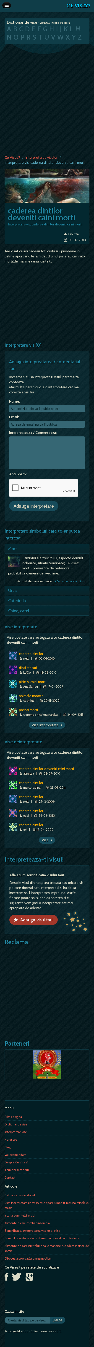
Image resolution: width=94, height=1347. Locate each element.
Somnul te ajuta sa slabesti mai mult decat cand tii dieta (42, 1238)
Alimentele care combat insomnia (27, 1223)
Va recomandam (15, 1155)
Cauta (57, 1320)
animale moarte (31, 696)
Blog (7, 1147)
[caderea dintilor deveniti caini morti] (47, 186)
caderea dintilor (31, 654)
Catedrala (17, 600)
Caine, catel (18, 610)
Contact (10, 1177)
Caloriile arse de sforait (20, 1195)
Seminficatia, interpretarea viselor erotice (32, 1230)
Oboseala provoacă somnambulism (28, 1258)
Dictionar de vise (16, 1124)
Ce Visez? (78, 6)
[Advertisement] (47, 98)
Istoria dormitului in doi (20, 1215)
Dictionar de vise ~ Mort (71, 581)
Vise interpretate (46, 725)
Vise (46, 840)
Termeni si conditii (17, 1170)
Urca (12, 590)
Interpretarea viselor (41, 157)
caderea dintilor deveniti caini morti (46, 769)
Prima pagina (13, 1117)
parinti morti (28, 710)
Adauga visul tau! (35, 920)
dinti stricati (28, 668)
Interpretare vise (16, 1132)
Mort (12, 548)
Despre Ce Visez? (17, 1162)
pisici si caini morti (32, 682)
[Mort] (15, 562)
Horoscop (11, 1139)
